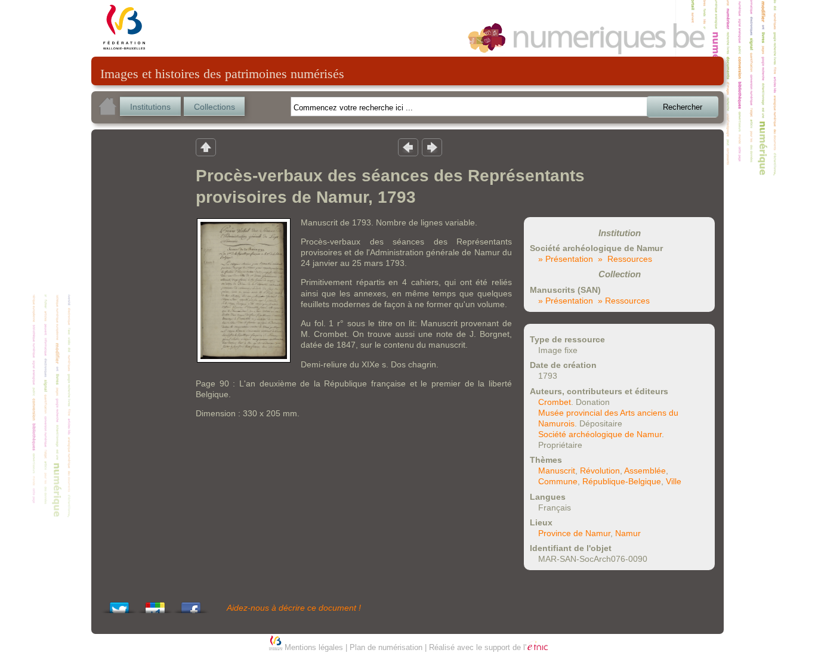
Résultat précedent (408, 146)
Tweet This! (119, 604)
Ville (673, 481)
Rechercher (682, 107)
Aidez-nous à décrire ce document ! (294, 607)
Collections (214, 107)
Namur (628, 533)
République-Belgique (621, 481)
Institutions (150, 107)
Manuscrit (556, 470)
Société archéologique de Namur (600, 434)
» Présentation (565, 259)
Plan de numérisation (386, 647)
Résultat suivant (432, 146)
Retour (205, 146)
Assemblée (645, 470)
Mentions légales (314, 647)
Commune (558, 481)
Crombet (554, 402)
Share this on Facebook (191, 604)
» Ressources (625, 259)
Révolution (600, 470)
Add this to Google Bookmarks (155, 604)
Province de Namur (574, 533)
